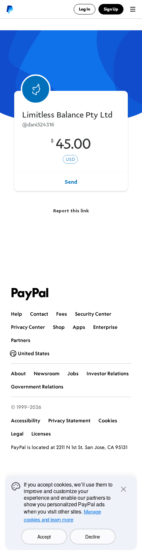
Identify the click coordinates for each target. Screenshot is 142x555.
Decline (92, 536)
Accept (44, 536)
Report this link (71, 210)
